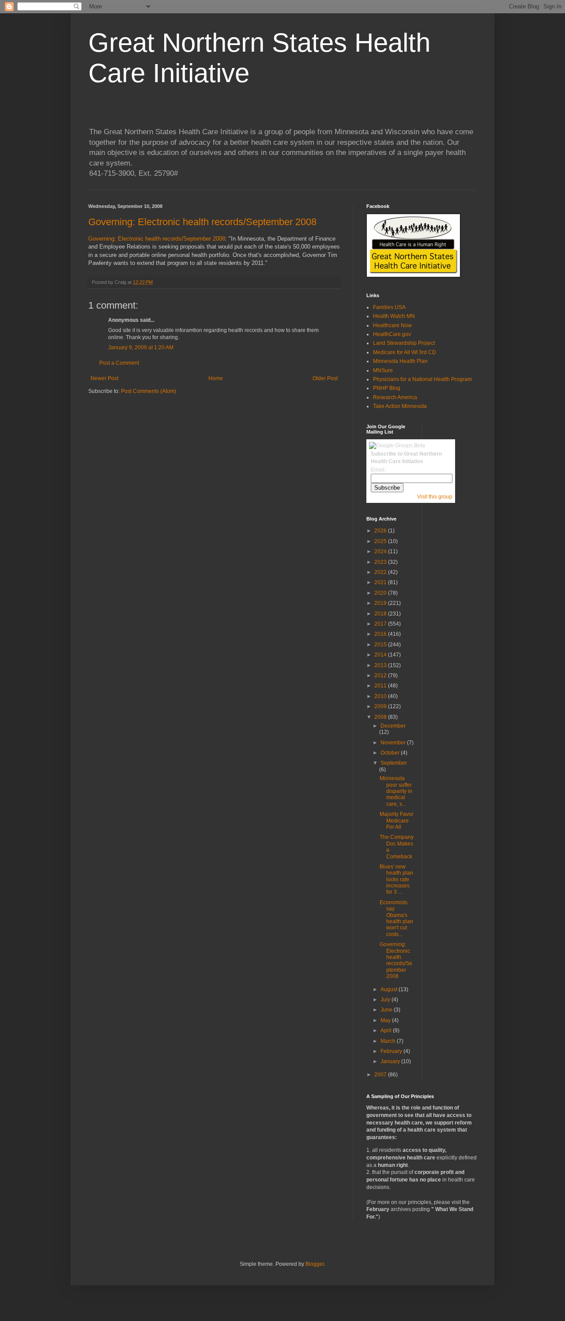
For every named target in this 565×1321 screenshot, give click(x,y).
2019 (381, 603)
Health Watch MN (394, 316)
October (390, 753)
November (393, 743)
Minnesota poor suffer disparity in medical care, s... (396, 791)
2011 (381, 686)
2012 (381, 675)
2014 (381, 655)
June (387, 1010)
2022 (381, 572)
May (386, 1020)
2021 (381, 582)
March (388, 1041)
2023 (381, 562)
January (390, 1061)
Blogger (314, 1264)
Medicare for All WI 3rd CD (404, 352)
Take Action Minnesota (400, 406)
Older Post (325, 378)
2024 (381, 551)
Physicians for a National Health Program (422, 379)
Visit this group (434, 497)
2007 (381, 1075)
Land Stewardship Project (404, 343)
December (393, 726)
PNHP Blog (386, 388)
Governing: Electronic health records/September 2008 (202, 221)
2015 (381, 645)
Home (215, 378)
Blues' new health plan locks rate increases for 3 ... (396, 879)
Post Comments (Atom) (148, 391)
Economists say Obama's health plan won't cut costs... (396, 918)
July (386, 999)
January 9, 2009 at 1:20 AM (140, 347)
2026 (381, 531)
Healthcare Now (392, 325)
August (389, 989)
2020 (381, 593)
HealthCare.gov (392, 334)
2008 (381, 717)
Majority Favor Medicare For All (397, 820)
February (391, 1051)
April (386, 1030)
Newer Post (104, 378)
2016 (381, 634)
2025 (381, 541)
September (393, 763)
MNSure (383, 370)
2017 (381, 624)
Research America (395, 397)
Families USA (389, 307)
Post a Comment (119, 363)
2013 (381, 665)
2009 (381, 706)
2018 (381, 614)
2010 (381, 696)
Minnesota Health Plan (400, 361)
